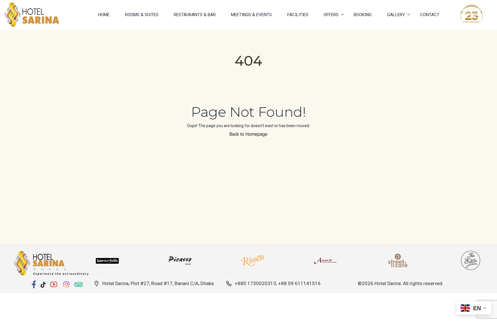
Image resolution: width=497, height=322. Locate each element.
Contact (429, 14)
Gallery (396, 14)
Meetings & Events (251, 14)
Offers (331, 14)
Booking (363, 14)
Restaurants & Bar (195, 14)
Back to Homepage (248, 134)
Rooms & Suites (141, 14)
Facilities (297, 14)
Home (104, 14)
